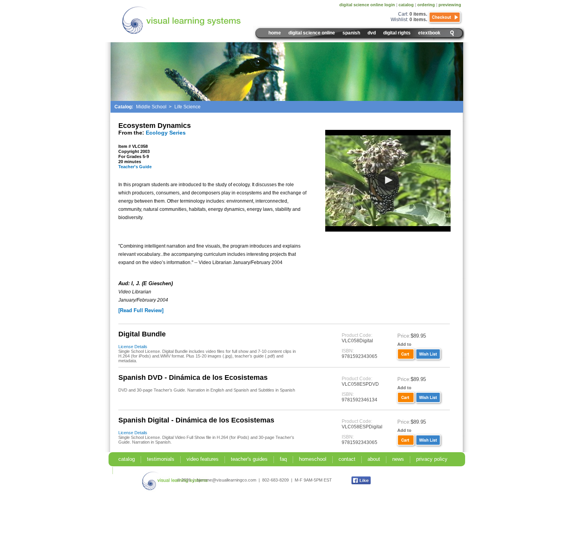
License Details (132, 346)
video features (203, 459)
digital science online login (367, 4)
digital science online (311, 33)
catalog (406, 4)
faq (283, 459)
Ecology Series (166, 132)
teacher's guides (249, 459)
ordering (426, 4)
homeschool (312, 459)
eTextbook (429, 33)
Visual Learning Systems (198, 20)
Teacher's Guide (135, 166)
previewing (449, 4)
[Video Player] (388, 181)
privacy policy (431, 459)
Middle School (151, 107)
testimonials (160, 459)
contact (347, 459)
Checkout (445, 17)
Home (274, 33)
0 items (417, 14)
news (398, 459)
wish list (429, 354)
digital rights (397, 33)
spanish (351, 33)
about (374, 459)
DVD (372, 33)
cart (405, 354)
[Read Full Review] (140, 310)
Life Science (187, 107)
